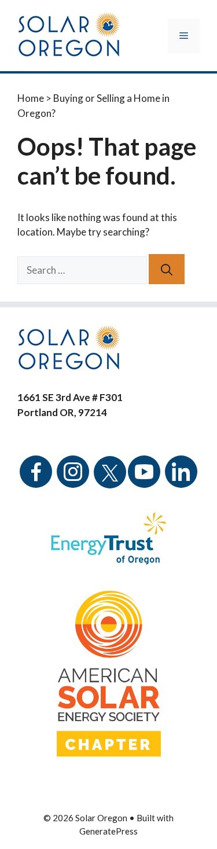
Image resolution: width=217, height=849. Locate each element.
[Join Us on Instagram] (73, 479)
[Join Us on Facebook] (36, 479)
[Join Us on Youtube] (144, 479)
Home (30, 98)
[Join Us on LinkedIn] (181, 479)
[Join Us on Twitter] (110, 466)
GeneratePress (108, 831)
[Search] (167, 269)
